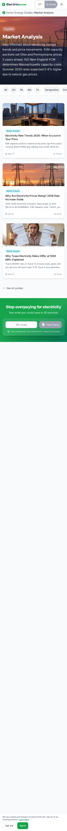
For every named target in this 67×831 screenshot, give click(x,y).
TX (37, 89)
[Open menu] (61, 4)
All (5, 89)
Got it (23, 825)
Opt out (9, 825)
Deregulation (52, 89)
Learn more (24, 819)
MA (29, 89)
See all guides (14, 288)
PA (21, 89)
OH (13, 89)
